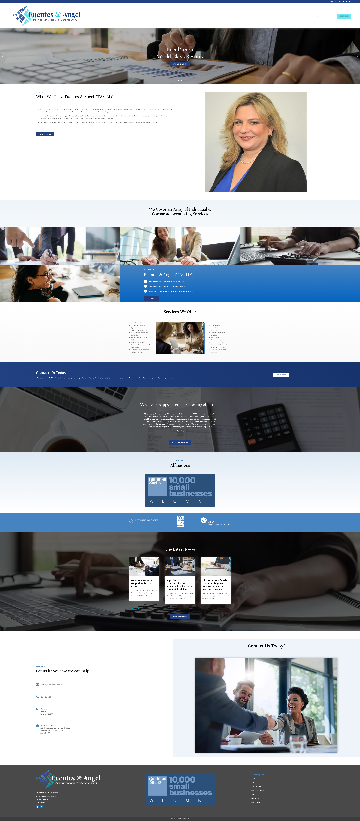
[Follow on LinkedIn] (41, 806)
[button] (2, 56)
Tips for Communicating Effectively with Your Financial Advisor (179, 585)
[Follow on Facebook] (37, 806)
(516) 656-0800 (45, 697)
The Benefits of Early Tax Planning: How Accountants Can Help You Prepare (215, 585)
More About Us (45, 134)
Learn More (152, 298)
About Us (331, 16)
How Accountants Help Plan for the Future (142, 583)
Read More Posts (180, 616)
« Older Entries (134, 608)
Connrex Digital (185, 819)
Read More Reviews (180, 442)
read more (134, 598)
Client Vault (344, 16)
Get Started (281, 375)
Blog (324, 16)
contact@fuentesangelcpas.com (52, 685)
